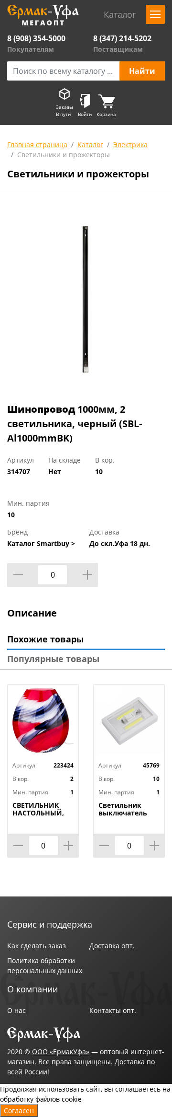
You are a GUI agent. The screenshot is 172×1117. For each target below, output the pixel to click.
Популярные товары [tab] (53, 658)
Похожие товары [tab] (45, 639)
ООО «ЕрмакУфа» (60, 1051)
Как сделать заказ (36, 945)
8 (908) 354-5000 (36, 38)
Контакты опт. (112, 1010)
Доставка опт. (112, 945)
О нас (16, 1010)
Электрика (130, 144)
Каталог (90, 144)
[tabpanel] (86, 299)
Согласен (19, 1110)
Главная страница (37, 144)
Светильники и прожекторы (63, 154)
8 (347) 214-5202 (122, 38)
